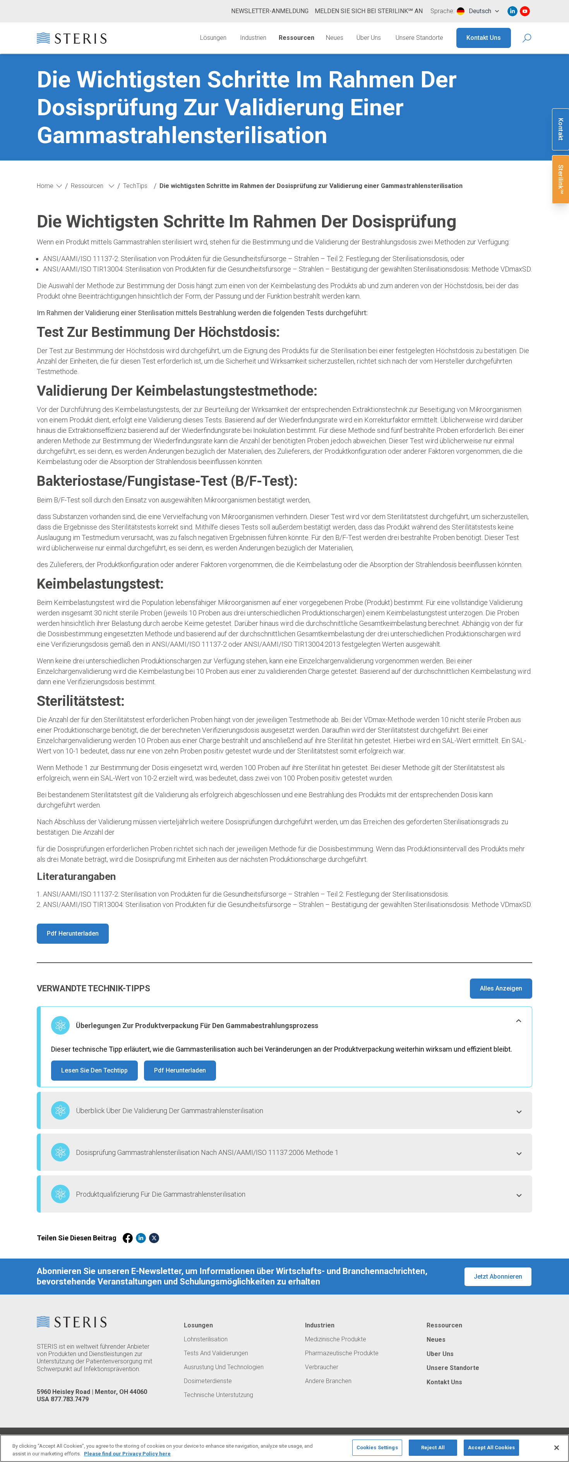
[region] (284, 1448)
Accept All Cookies (491, 1447)
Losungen (198, 1325)
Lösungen (213, 37)
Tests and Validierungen (216, 1353)
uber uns (440, 1354)
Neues (334, 37)
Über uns (368, 37)
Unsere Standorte (419, 37)
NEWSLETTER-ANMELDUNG (269, 11)
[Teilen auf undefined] (128, 1238)
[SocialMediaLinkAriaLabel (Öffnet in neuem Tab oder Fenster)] (512, 11)
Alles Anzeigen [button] (501, 988)
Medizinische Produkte (335, 1339)
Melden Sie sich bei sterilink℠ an (369, 11)
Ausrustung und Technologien (224, 1367)
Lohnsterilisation (206, 1339)
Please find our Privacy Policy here (127, 1454)
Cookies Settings (377, 1447)
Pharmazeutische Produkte (342, 1353)
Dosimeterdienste (208, 1381)
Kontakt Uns (483, 37)
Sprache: (442, 11)
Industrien (253, 37)
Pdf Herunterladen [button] (73, 933)
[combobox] (478, 11)
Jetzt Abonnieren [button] (498, 1276)
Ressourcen (296, 37)
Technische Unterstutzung (218, 1395)
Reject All (433, 1447)
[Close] (556, 1447)
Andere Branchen (328, 1381)
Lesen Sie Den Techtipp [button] (94, 1070)
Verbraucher (321, 1367)
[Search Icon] (527, 38)
